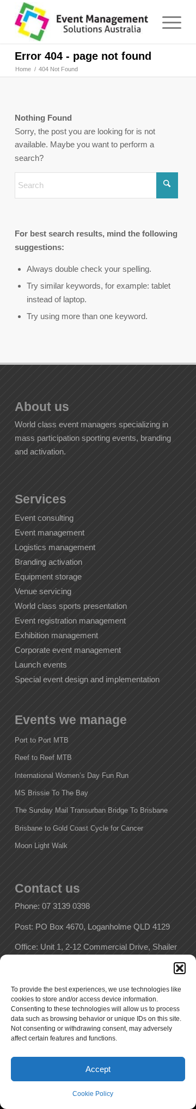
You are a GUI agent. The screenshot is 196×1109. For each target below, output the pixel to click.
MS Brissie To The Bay (51, 793)
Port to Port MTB (42, 740)
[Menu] (166, 21)
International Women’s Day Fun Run (71, 775)
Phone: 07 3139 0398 (52, 906)
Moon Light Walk (41, 846)
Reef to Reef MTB (43, 757)
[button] (179, 968)
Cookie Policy (92, 1094)
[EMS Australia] (81, 21)
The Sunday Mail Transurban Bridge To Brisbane (91, 810)
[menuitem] (166, 21)
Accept (98, 1069)
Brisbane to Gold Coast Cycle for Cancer (79, 828)
